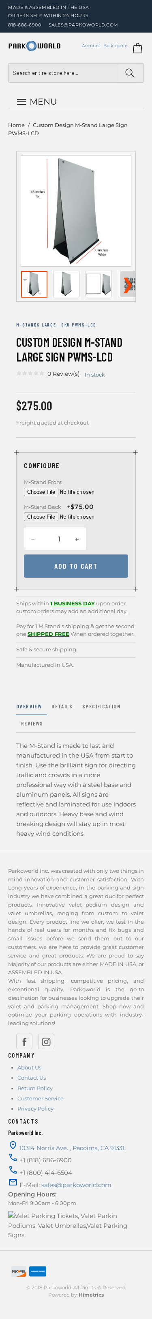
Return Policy (35, 1088)
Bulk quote (115, 45)
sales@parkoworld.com (83, 25)
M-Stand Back (42, 507)
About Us (29, 1067)
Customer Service (40, 1098)
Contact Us (31, 1077)
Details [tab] (62, 706)
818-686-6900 (24, 25)
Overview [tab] (29, 706)
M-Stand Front (43, 482)
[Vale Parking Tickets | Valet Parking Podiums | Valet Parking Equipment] (34, 46)
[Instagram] (46, 1041)
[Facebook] (24, 1041)
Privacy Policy (35, 1108)
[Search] (130, 73)
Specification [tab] (101, 706)
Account (91, 45)
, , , (72, 1148)
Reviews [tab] (32, 723)
